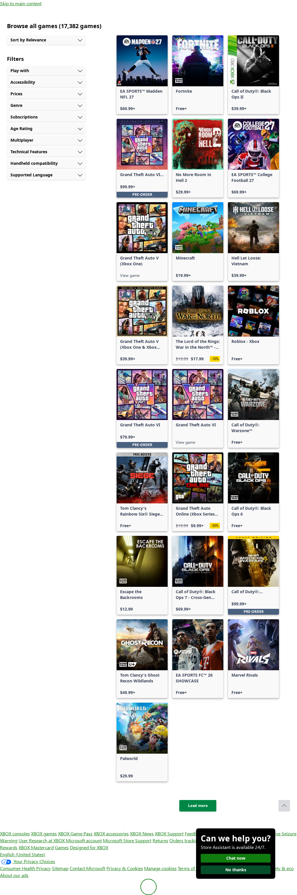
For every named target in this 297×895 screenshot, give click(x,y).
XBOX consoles (15, 833)
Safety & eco (281, 868)
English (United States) (22, 854)
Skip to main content (20, 3)
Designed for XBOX (89, 847)
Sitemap (60, 868)
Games (62, 847)
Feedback (194, 833)
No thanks (235, 869)
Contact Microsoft (87, 868)
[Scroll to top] (284, 806)
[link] (142, 74)
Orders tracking (185, 840)
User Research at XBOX (42, 840)
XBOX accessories (111, 833)
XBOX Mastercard (36, 847)
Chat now (235, 858)
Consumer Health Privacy (25, 868)
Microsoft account (84, 840)
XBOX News (142, 833)
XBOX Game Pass (75, 833)
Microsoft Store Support (127, 840)
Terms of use (190, 868)
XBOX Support (169, 833)
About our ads (14, 875)
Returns (160, 840)
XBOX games (44, 833)
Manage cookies (160, 868)
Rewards (8, 847)
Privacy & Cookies (124, 868)
